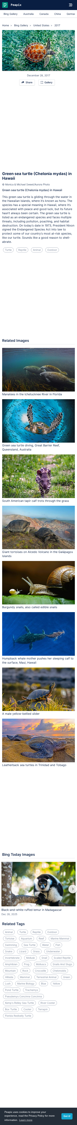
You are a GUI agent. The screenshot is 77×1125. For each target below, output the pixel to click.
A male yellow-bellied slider (21, 713)
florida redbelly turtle (18, 1015)
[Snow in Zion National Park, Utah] (71, 50)
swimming (11, 944)
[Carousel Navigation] (38, 891)
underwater (53, 951)
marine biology (25, 983)
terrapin (43, 1009)
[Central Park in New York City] (5, 50)
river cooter (47, 1002)
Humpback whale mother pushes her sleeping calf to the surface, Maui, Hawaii (38, 660)
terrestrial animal (46, 977)
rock (25, 970)
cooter (27, 1009)
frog (26, 964)
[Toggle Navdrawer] (71, 5)
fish (58, 944)
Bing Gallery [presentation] (11, 13)
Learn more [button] (25, 1120)
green (66, 977)
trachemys (31, 989)
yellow (56, 983)
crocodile (40, 970)
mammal (25, 977)
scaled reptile (62, 957)
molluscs (41, 964)
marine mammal (60, 938)
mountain (10, 970)
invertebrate (12, 957)
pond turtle (11, 989)
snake (8, 951)
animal (37, 249)
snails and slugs (62, 964)
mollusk (30, 957)
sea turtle (29, 944)
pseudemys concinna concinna (23, 996)
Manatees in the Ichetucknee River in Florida (32, 394)
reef (41, 938)
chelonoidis (59, 970)
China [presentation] (57, 13)
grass (36, 951)
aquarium (26, 938)
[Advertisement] (38, 130)
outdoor (52, 249)
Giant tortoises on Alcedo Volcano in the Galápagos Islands (37, 554)
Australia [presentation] (28, 13)
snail (44, 957)
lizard (22, 951)
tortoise (9, 938)
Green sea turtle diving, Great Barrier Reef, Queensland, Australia (31, 447)
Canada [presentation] (44, 13)
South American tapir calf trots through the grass (35, 501)
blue (43, 983)
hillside (9, 977)
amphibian (11, 964)
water (45, 944)
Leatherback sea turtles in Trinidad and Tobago (34, 765)
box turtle (11, 1009)
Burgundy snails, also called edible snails (29, 607)
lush (8, 983)
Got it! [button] (67, 1116)
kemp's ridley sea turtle (19, 1002)
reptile (22, 249)
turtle (8, 249)
